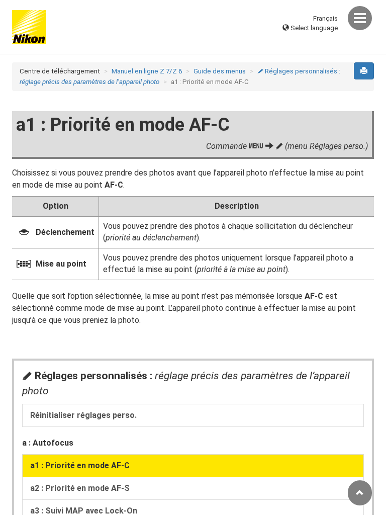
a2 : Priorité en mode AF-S (80, 488)
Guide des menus (220, 71)
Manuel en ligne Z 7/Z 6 (147, 71)
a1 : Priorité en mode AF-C (80, 465)
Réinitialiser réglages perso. (83, 415)
